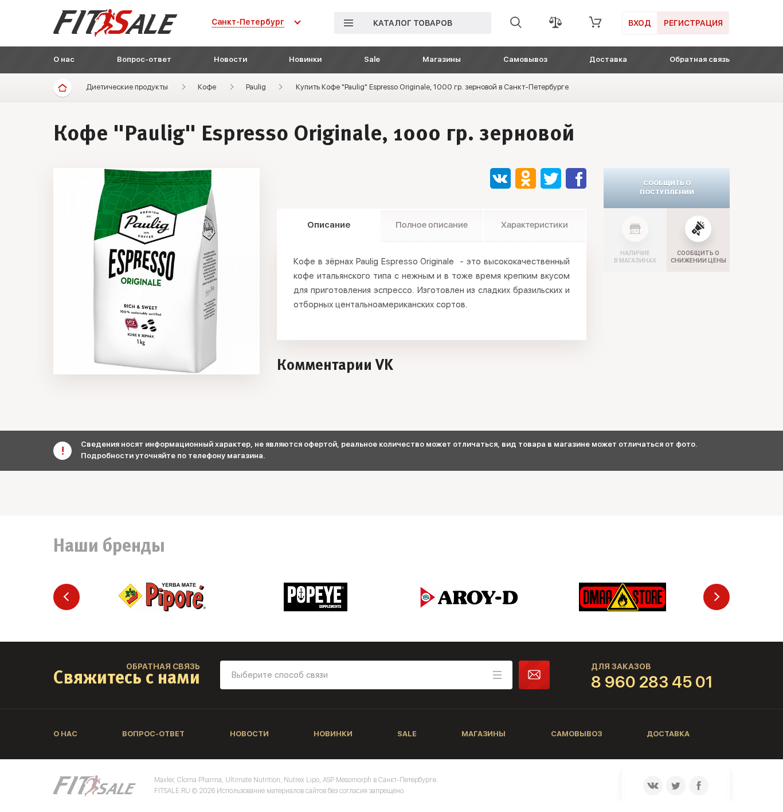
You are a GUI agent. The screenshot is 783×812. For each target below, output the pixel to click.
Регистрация (693, 23)
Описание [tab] (328, 225)
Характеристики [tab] (534, 225)
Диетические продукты (127, 87)
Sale (372, 59)
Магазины (441, 59)
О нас (64, 59)
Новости (230, 59)
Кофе (207, 87)
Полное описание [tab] (432, 225)
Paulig (256, 87)
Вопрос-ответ (144, 59)
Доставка (608, 59)
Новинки (305, 59)
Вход (639, 23)
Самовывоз (525, 59)
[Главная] (62, 88)
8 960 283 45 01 (652, 682)
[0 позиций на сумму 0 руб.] (595, 22)
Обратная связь (700, 59)
